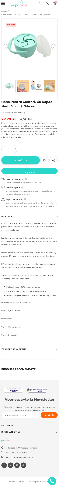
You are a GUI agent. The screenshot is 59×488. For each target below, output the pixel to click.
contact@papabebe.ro (22, 457)
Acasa (4, 11)
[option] (29, 46)
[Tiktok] (23, 465)
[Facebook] (4, 465)
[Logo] (19, 3)
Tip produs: (6, 112)
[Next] (53, 46)
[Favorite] (44, 160)
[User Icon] (47, 3)
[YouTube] (17, 465)
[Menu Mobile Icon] (3, 3)
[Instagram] (10, 465)
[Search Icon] (39, 3)
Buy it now (30, 172)
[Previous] (5, 46)
